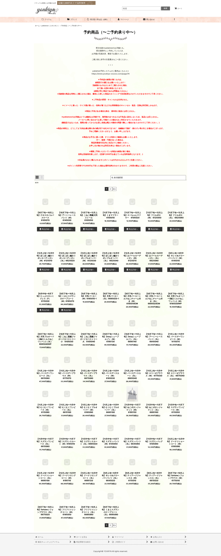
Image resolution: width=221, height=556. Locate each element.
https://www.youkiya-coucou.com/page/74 (111, 74)
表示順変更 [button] (118, 177)
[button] (174, 19)
